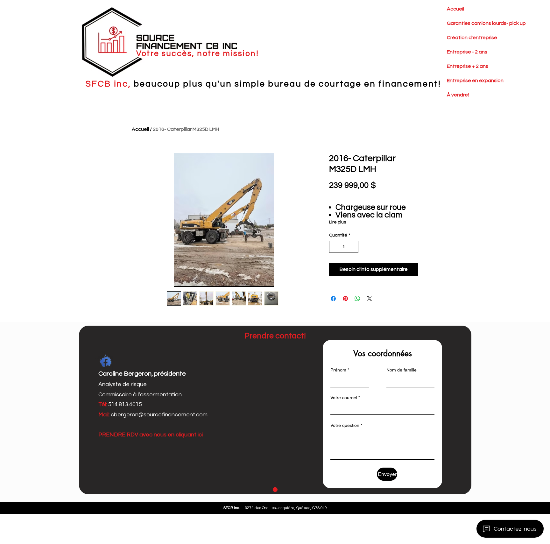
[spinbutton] (343, 246)
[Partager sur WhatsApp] (357, 298)
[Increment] (353, 246)
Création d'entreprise (462, 37)
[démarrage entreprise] (275, 489)
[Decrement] (334, 246)
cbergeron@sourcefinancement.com (159, 415)
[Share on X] (369, 298)
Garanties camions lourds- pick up (462, 23)
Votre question (346, 425)
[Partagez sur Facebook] (333, 298)
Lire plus (337, 222)
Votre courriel (345, 397)
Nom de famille (401, 369)
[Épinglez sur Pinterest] (345, 298)
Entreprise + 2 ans (462, 66)
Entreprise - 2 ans (462, 51)
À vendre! (458, 94)
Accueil (455, 8)
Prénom (339, 369)
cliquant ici (190, 435)
